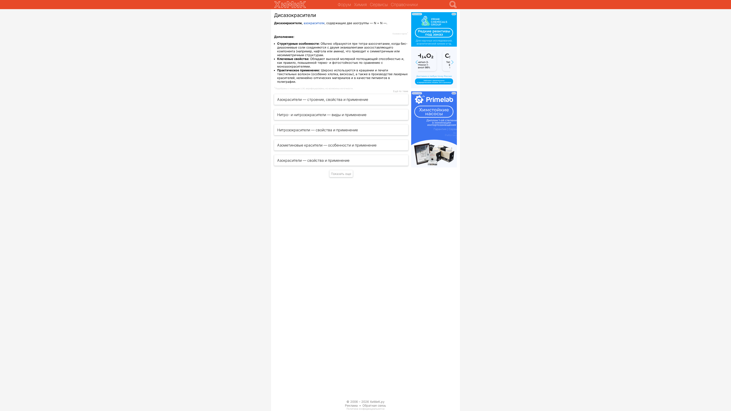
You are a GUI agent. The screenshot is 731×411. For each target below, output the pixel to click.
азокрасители (314, 23)
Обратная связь (374, 405)
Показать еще (341, 174)
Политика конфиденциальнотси (365, 408)
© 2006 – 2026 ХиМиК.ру (365, 402)
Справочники (404, 4)
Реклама (351, 405)
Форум (344, 4)
